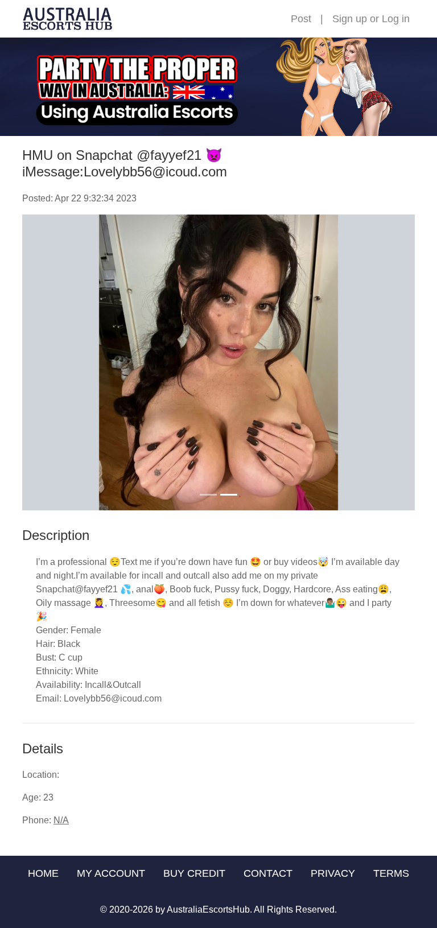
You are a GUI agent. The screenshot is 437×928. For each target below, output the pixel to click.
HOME (43, 873)
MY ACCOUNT (111, 873)
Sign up (349, 18)
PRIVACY (333, 873)
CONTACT (268, 873)
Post (301, 18)
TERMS (391, 873)
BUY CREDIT (194, 873)
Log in (396, 18)
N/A (61, 820)
